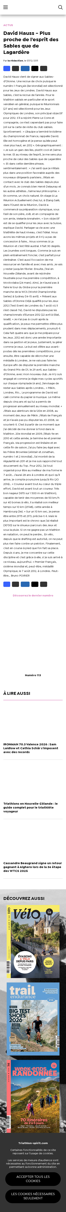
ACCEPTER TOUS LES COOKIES (33, 1179)
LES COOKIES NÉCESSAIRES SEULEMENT (33, 1196)
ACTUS (8, 25)
